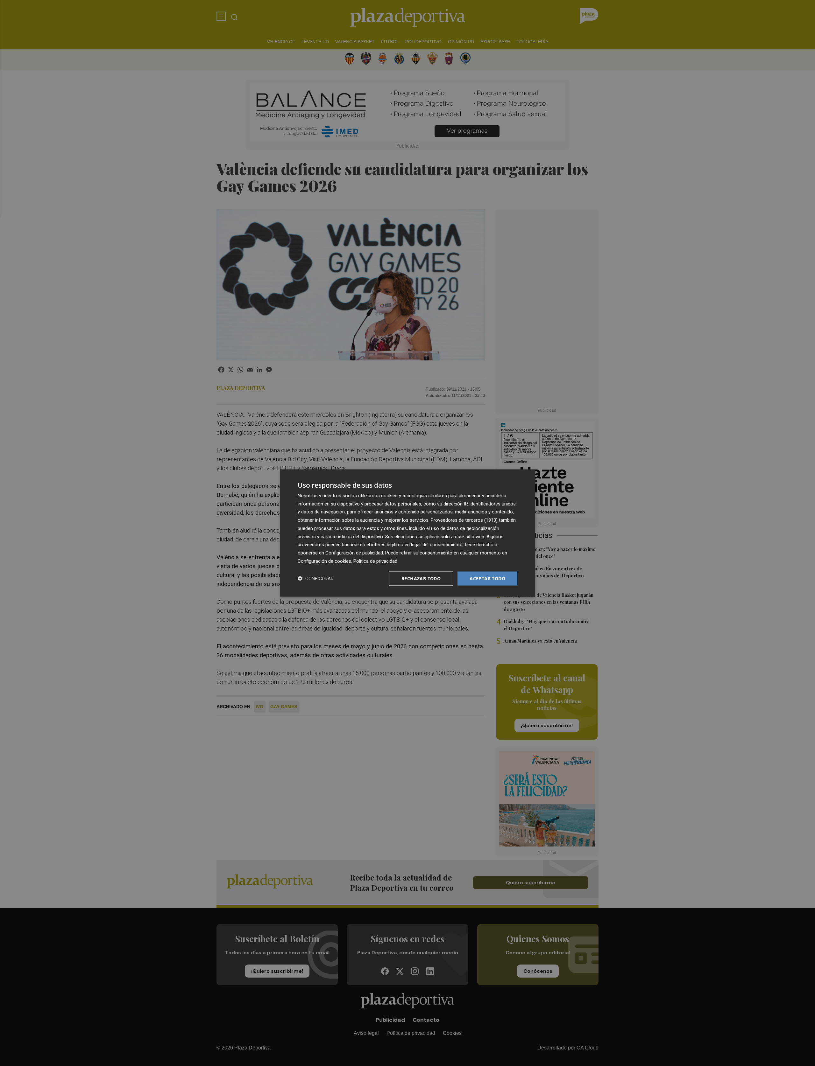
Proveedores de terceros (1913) (464, 520)
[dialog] (407, 533)
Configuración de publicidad (354, 553)
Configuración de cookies (324, 561)
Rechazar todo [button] (421, 578)
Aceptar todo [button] (487, 578)
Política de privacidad (375, 561)
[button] (316, 578)
